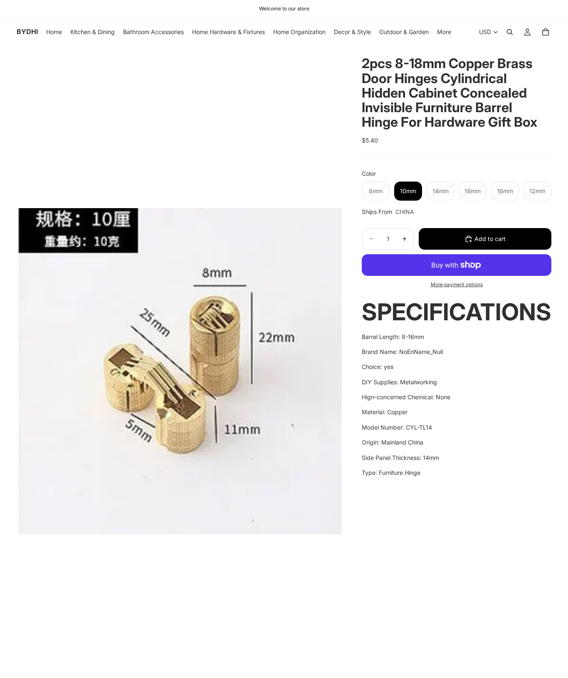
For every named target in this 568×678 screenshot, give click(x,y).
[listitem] (444, 32)
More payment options (457, 284)
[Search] (510, 32)
